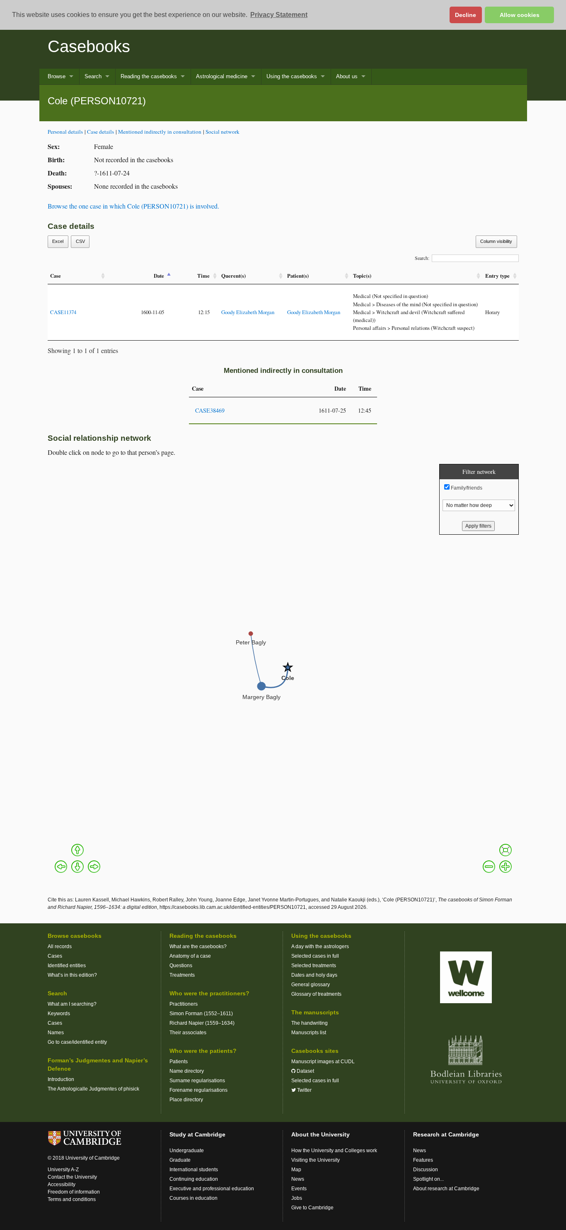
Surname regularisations (197, 1080)
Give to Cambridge (312, 1208)
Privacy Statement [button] (278, 14)
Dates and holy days (314, 975)
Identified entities (67, 965)
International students (193, 1169)
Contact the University (72, 1177)
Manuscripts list (308, 1032)
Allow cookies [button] (519, 15)
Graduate (180, 1160)
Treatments (182, 975)
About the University (320, 1134)
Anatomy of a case (190, 956)
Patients (178, 1061)
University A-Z (63, 1169)
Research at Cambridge (446, 1134)
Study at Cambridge (197, 1134)
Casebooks (89, 46)
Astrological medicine (221, 76)
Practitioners (183, 1004)
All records (60, 946)
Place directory (186, 1100)
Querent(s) (233, 275)
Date (159, 275)
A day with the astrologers (320, 946)
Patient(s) (298, 275)
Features (423, 1160)
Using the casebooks (291, 76)
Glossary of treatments (316, 994)
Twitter (304, 1090)
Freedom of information (74, 1192)
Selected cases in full (315, 956)
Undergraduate (186, 1150)
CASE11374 (63, 312)
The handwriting (309, 1023)
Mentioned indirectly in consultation (159, 131)
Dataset (304, 1071)
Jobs (296, 1198)
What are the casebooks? (198, 946)
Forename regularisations (198, 1090)
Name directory (186, 1071)
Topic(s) (362, 275)
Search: (422, 258)
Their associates (187, 1032)
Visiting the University (315, 1160)
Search (93, 76)
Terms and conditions (72, 1199)
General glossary (310, 984)
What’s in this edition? (72, 975)
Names (56, 1032)
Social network (222, 131)
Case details (100, 131)
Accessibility (61, 1184)
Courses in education (193, 1198)
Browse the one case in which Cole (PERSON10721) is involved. (133, 206)
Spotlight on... (428, 1179)
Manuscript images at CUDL (323, 1061)
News (297, 1179)
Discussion (425, 1169)
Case (55, 275)
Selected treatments (313, 965)
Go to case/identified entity (77, 1042)
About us (347, 76)
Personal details (65, 131)
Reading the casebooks (149, 76)
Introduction (61, 1079)
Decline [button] (465, 15)
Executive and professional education (211, 1189)
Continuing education (193, 1179)
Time (203, 275)
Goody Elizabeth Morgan (247, 312)
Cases (55, 956)
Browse (56, 76)
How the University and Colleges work (334, 1150)
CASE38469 (210, 410)
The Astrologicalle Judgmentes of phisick (93, 1089)
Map (296, 1169)
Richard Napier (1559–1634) (202, 1023)
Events (299, 1189)
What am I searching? (72, 1004)
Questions (180, 965)
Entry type (497, 275)
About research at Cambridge (446, 1189)
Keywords (59, 1013)
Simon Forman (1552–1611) (201, 1013)
